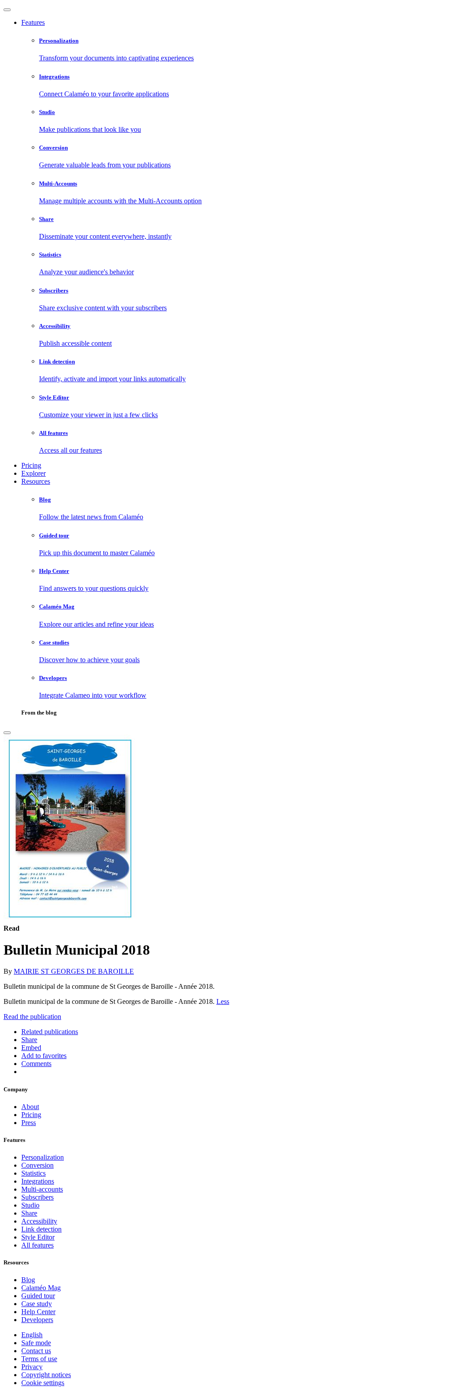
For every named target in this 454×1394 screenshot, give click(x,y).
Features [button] (33, 22)
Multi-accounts (42, 1189)
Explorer (33, 473)
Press (28, 1122)
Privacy (32, 1366)
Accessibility (39, 1221)
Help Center (38, 1311)
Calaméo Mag (41, 1287)
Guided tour (38, 1295)
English (32, 1335)
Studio (30, 1205)
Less (222, 1001)
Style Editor (38, 1237)
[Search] (7, 732)
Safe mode (36, 1343)
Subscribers (37, 1197)
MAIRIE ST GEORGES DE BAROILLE (74, 971)
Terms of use (39, 1358)
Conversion (37, 1165)
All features (37, 1245)
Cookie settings (42, 1382)
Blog (28, 1279)
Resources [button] (35, 481)
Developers (37, 1319)
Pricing (31, 465)
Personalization (42, 1157)
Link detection (41, 1229)
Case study (36, 1303)
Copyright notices (46, 1374)
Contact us (36, 1351)
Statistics (33, 1173)
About (30, 1106)
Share (29, 1213)
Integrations (37, 1181)
